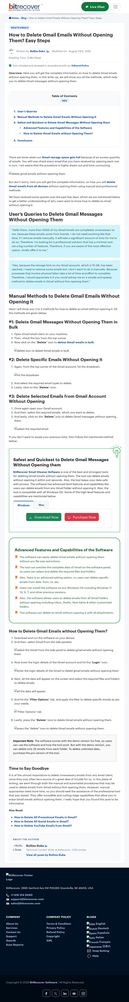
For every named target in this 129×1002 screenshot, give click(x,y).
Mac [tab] (41, 505)
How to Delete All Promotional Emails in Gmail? (45, 817)
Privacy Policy (55, 928)
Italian (99, 937)
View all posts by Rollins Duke (46, 855)
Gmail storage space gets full (61, 157)
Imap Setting (100, 950)
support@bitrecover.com (27, 899)
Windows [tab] (23, 505)
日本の (106, 946)
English (100, 923)
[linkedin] (65, 993)
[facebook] (46, 993)
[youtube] (74, 993)
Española (103, 932)
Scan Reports (15, 944)
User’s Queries (27, 111)
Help (95, 955)
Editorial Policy (80, 65)
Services (11, 928)
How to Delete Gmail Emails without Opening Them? (58, 133)
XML (49, 940)
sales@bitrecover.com (25, 903)
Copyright (53, 936)
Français (104, 941)
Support (11, 936)
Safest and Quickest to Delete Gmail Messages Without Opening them (63, 122)
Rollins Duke (37, 51)
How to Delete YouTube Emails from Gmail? (43, 825)
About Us (12, 923)
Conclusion (24, 140)
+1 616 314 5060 (22, 895)
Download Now (46, 517)
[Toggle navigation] (115, 6)
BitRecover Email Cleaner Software (36, 472)
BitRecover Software (43, 982)
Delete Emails (19, 27)
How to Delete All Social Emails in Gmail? (41, 821)
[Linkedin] (47, 51)
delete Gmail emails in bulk (76, 342)
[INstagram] (83, 993)
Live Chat (97, 6)
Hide (64, 100)
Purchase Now (84, 517)
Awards (11, 940)
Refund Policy (55, 932)
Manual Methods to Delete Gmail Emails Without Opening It (56, 117)
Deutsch (103, 928)
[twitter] (55, 993)
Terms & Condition (58, 923)
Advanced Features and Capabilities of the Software (58, 127)
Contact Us (13, 932)
